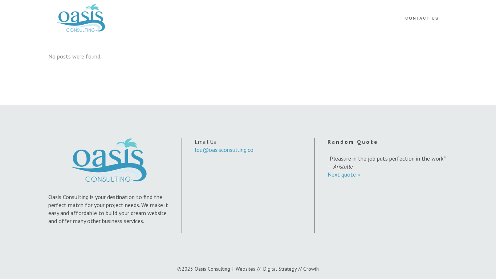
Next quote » (344, 174)
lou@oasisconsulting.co (224, 149)
